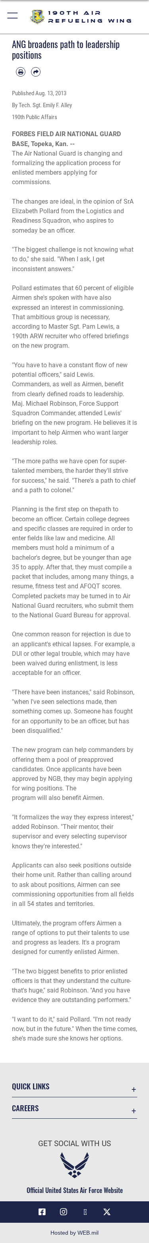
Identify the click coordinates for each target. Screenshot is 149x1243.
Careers (25, 1108)
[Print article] (20, 72)
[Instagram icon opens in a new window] (64, 1212)
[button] (13, 17)
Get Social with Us (74, 1143)
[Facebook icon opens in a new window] (42, 1212)
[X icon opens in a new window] (107, 1212)
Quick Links (30, 1086)
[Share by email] (36, 72)
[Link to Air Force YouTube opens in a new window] (85, 1212)
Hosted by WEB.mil (74, 1233)
